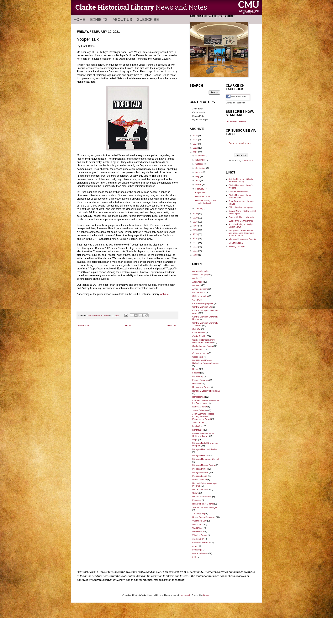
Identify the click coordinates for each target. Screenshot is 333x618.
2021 (195, 152)
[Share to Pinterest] (147, 315)
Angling (195, 278)
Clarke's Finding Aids (238, 191)
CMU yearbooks (200, 296)
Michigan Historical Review (204, 449)
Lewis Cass (197, 426)
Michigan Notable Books (203, 465)
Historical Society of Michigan (206, 391)
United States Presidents (203, 517)
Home (79, 19)
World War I (197, 528)
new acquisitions (200, 553)
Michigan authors (200, 472)
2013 (195, 242)
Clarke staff (197, 349)
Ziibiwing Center (199, 535)
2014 (195, 238)
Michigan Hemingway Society (242, 239)
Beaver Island (198, 292)
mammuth (185, 595)
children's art (198, 539)
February (200, 189)
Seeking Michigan (237, 246)
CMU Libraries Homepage (241, 207)
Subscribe (148, 19)
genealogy (197, 550)
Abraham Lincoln (200, 271)
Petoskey (196, 500)
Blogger (206, 595)
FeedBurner (247, 160)
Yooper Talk (200, 192)
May (197, 176)
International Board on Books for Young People (205, 401)
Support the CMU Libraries (241, 221)
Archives (196, 285)
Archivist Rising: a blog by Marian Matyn (241, 225)
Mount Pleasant (199, 479)
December (200, 155)
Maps (195, 439)
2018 (195, 222)
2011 (195, 251)
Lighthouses (198, 430)
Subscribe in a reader (236, 121)
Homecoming (198, 397)
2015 (195, 234)
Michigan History (200, 455)
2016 (195, 230)
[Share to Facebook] (143, 315)
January (199, 208)
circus (195, 546)
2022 (195, 148)
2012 (195, 247)
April (197, 180)
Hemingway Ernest (201, 387)
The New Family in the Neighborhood (205, 201)
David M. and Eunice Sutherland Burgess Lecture (205, 361)
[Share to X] (139, 315)
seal (194, 557)
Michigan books (199, 476)
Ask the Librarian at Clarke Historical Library (241, 180)
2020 (195, 213)
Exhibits (99, 19)
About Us (122, 19)
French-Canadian (200, 380)
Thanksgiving (198, 513)
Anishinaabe (198, 282)
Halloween (197, 383)
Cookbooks (197, 357)
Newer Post (83, 325)
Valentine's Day (199, 521)
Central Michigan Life (202, 307)
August (199, 172)
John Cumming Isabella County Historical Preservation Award (203, 416)
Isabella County (199, 407)
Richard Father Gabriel (203, 504)
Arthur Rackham (200, 289)
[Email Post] (125, 315)
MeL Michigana (236, 243)
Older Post (172, 325)
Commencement (200, 353)
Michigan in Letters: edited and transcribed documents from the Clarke (241, 233)
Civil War (196, 329)
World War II (198, 531)
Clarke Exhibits (199, 336)
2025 (195, 135)
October (199, 164)
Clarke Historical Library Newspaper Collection (203, 341)
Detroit (195, 369)
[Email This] (132, 315)
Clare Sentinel (198, 332)
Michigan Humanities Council (205, 459)
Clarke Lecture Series (202, 346)
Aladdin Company (200, 274)
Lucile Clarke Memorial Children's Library (203, 434)
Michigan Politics (200, 469)
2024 (195, 139)
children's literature (201, 542)
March (198, 184)
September (200, 168)
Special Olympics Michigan (204, 507)
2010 (195, 255)
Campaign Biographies (202, 303)
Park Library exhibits (202, 496)
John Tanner (198, 422)
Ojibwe (195, 493)
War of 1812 (198, 524)
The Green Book (202, 196)
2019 (195, 218)
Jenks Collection (200, 410)
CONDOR (197, 300)
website (164, 294)
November (200, 160)
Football (196, 373)
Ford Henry (197, 376)
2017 (195, 226)
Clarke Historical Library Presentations (240, 196)
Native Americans (200, 489)
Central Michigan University (241, 217)
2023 (195, 144)
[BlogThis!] (136, 315)
